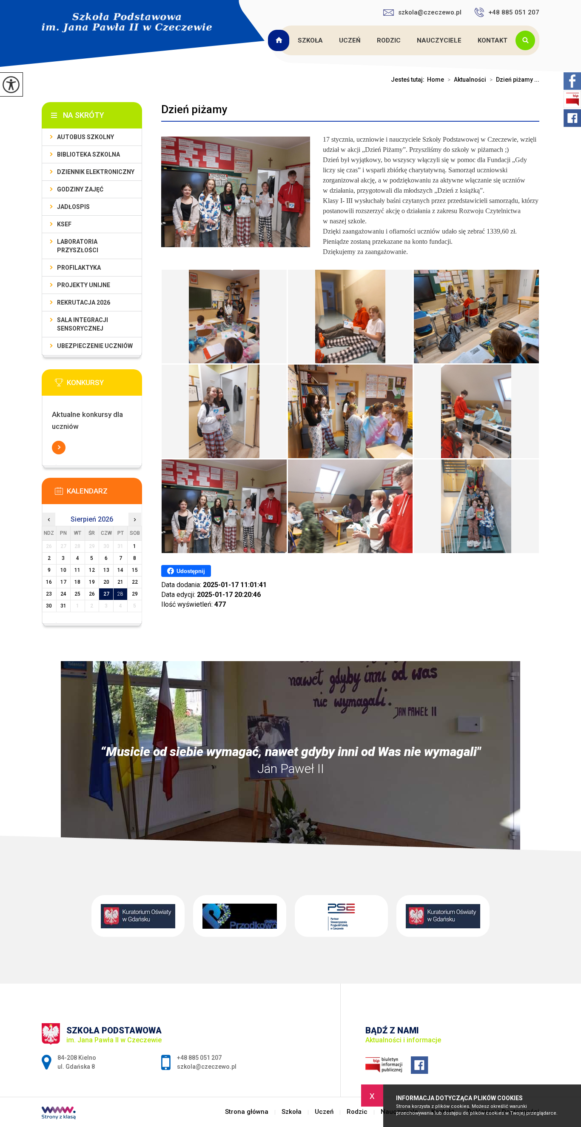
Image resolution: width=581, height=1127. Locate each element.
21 (120, 582)
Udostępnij (191, 571)
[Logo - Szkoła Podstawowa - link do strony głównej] (127, 22)
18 (77, 582)
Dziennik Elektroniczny (95, 171)
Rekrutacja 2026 (83, 302)
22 (135, 582)
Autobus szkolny (85, 137)
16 (49, 582)
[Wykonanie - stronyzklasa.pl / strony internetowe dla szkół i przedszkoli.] (59, 1114)
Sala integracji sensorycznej (82, 324)
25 (77, 594)
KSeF (64, 224)
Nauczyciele (439, 40)
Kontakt (492, 40)
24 (63, 594)
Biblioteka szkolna (88, 154)
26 (92, 594)
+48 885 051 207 (513, 12)
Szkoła (310, 40)
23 (49, 594)
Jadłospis (73, 206)
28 (120, 594)
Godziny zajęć (80, 189)
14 (120, 570)
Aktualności (466, 80)
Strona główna (280, 40)
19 (92, 582)
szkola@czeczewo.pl (429, 12)
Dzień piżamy (194, 109)
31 (63, 606)
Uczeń (350, 40)
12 (92, 570)
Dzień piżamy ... (514, 80)
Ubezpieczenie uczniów (95, 345)
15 (135, 570)
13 (106, 570)
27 (106, 594)
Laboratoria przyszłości (77, 246)
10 (63, 570)
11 (77, 570)
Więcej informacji (59, 447)
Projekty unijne (83, 285)
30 (49, 606)
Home (435, 80)
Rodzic (389, 40)
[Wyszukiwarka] (527, 40)
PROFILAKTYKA (79, 267)
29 (135, 594)
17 (63, 582)
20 (106, 582)
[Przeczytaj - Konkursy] (104, 385)
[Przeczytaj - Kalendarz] (104, 493)
